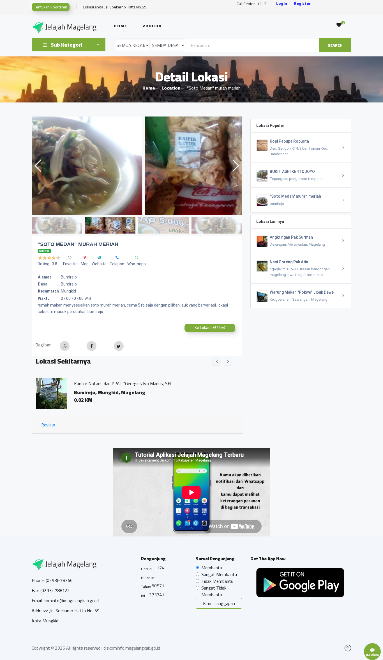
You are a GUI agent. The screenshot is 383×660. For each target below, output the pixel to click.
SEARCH (335, 45)
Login (281, 3)
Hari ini (147, 568)
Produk (152, 25)
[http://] (99, 257)
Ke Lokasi (210, 327)
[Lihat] (137, 166)
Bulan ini (148, 577)
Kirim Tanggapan (219, 603)
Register (302, 3)
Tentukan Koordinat (50, 7)
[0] (339, 25)
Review (48, 425)
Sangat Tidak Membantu (213, 591)
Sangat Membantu (219, 574)
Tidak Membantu (217, 581)
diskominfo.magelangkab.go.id (131, 648)
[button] (235, 165)
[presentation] (217, 361)
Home (120, 25)
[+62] (117, 257)
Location (170, 88)
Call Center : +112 (251, 4)
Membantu (211, 567)
